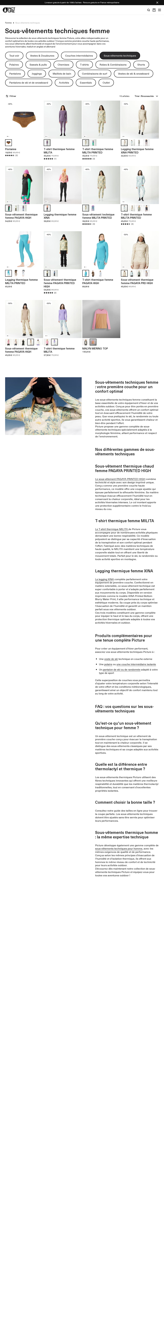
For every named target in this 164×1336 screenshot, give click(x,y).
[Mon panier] (154, 10)
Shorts (141, 64)
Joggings (37, 73)
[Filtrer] (7, 96)
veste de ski (111, 659)
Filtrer (13, 96)
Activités (64, 82)
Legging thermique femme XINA (60, 216)
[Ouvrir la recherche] (149, 10)
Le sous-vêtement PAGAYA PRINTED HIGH (120, 479)
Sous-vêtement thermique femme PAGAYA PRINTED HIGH (60, 283)
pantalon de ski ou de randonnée (121, 669)
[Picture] (9, 10)
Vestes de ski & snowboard (133, 73)
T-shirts (84, 64)
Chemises (63, 64)
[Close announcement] (157, 2)
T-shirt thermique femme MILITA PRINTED (97, 150)
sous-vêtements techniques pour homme (118, 848)
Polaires (14, 64)
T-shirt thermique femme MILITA (59, 150)
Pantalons (15, 73)
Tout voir (14, 55)
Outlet (106, 82)
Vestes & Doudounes (42, 55)
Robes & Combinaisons (113, 64)
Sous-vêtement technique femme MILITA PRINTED (98, 216)
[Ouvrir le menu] (159, 10)
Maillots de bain (62, 73)
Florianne (10, 149)
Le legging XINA (104, 579)
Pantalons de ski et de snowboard (28, 82)
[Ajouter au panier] (38, 134)
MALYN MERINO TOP (95, 348)
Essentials (86, 82)
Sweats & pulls (38, 64)
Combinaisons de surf (94, 73)
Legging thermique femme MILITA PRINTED (21, 281)
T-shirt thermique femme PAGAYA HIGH (97, 281)
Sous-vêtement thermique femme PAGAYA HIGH (21, 216)
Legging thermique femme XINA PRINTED (137, 150)
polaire (108, 664)
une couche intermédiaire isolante (136, 664)
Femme (8, 23)
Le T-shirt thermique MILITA (111, 529)
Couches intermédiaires (79, 55)
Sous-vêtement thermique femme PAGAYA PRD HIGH (137, 281)
